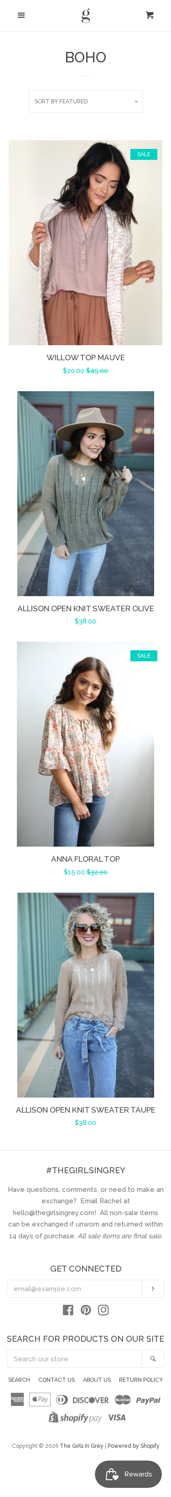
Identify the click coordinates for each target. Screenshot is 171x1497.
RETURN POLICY (141, 1380)
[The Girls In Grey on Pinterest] (86, 1312)
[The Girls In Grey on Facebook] (68, 1312)
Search (19, 1380)
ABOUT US (97, 1380)
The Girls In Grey (82, 1446)
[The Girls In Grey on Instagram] (103, 1312)
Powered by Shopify (134, 1446)
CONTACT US (56, 1380)
